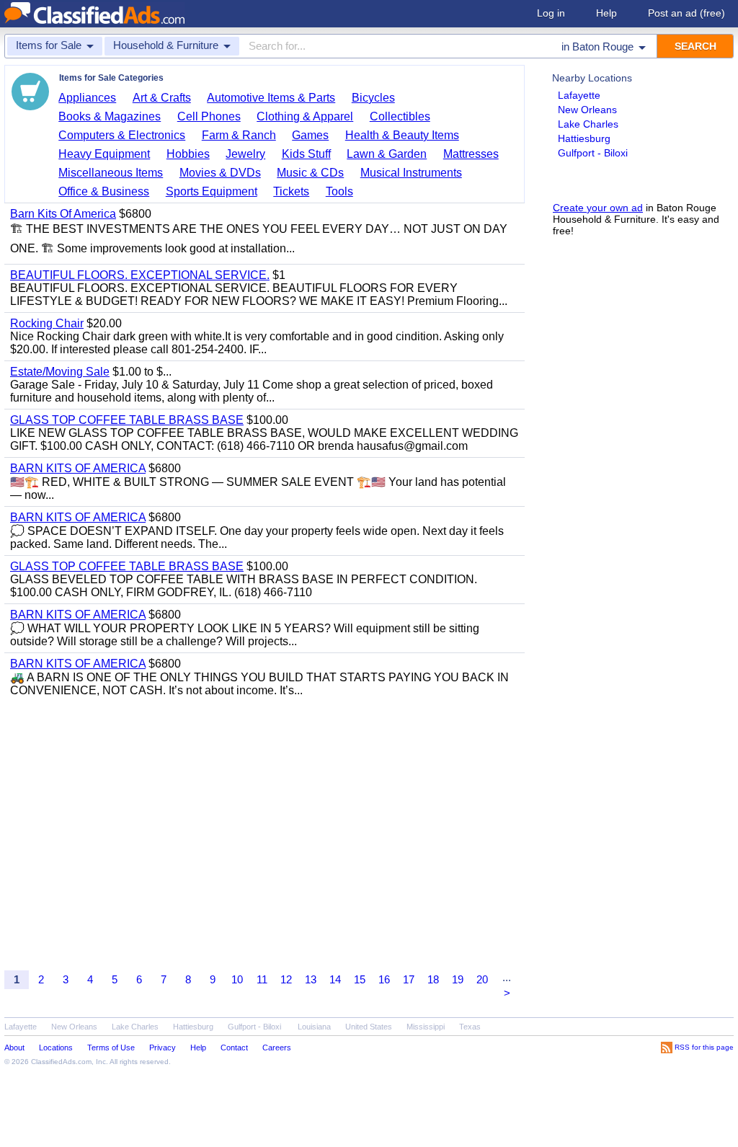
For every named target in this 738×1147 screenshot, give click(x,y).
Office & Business (103, 191)
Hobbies (188, 154)
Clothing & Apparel (305, 116)
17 (408, 979)
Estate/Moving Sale (60, 372)
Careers (276, 1047)
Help (606, 13)
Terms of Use (111, 1047)
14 (335, 979)
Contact (234, 1047)
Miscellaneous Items (110, 173)
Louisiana (314, 1026)
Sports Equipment (211, 191)
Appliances (87, 98)
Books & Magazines (109, 116)
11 (262, 979)
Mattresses (471, 154)
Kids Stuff (306, 154)
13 (310, 979)
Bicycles (373, 98)
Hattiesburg (584, 138)
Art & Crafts (162, 98)
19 (457, 979)
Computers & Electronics (121, 135)
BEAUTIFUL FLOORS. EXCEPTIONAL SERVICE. (140, 275)
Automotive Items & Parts (271, 98)
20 (482, 979)
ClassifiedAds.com (61, 1062)
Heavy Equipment (104, 154)
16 (384, 979)
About (14, 1047)
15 (359, 979)
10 (237, 979)
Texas (470, 1026)
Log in (551, 13)
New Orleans (587, 109)
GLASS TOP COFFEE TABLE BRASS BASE (127, 420)
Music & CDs (310, 173)
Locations (56, 1047)
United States (368, 1026)
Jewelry (245, 154)
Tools (339, 191)
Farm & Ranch (239, 135)
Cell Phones (209, 116)
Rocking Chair (47, 323)
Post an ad (686, 13)
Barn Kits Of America (63, 214)
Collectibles (400, 116)
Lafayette (579, 95)
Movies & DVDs (220, 173)
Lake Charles (588, 124)
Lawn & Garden (387, 154)
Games (310, 135)
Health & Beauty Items (402, 135)
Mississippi (425, 1026)
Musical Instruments (411, 173)
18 (433, 979)
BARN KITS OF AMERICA (78, 468)
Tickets (291, 191)
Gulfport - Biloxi (593, 153)
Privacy (162, 1047)
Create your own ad (598, 207)
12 (286, 979)
